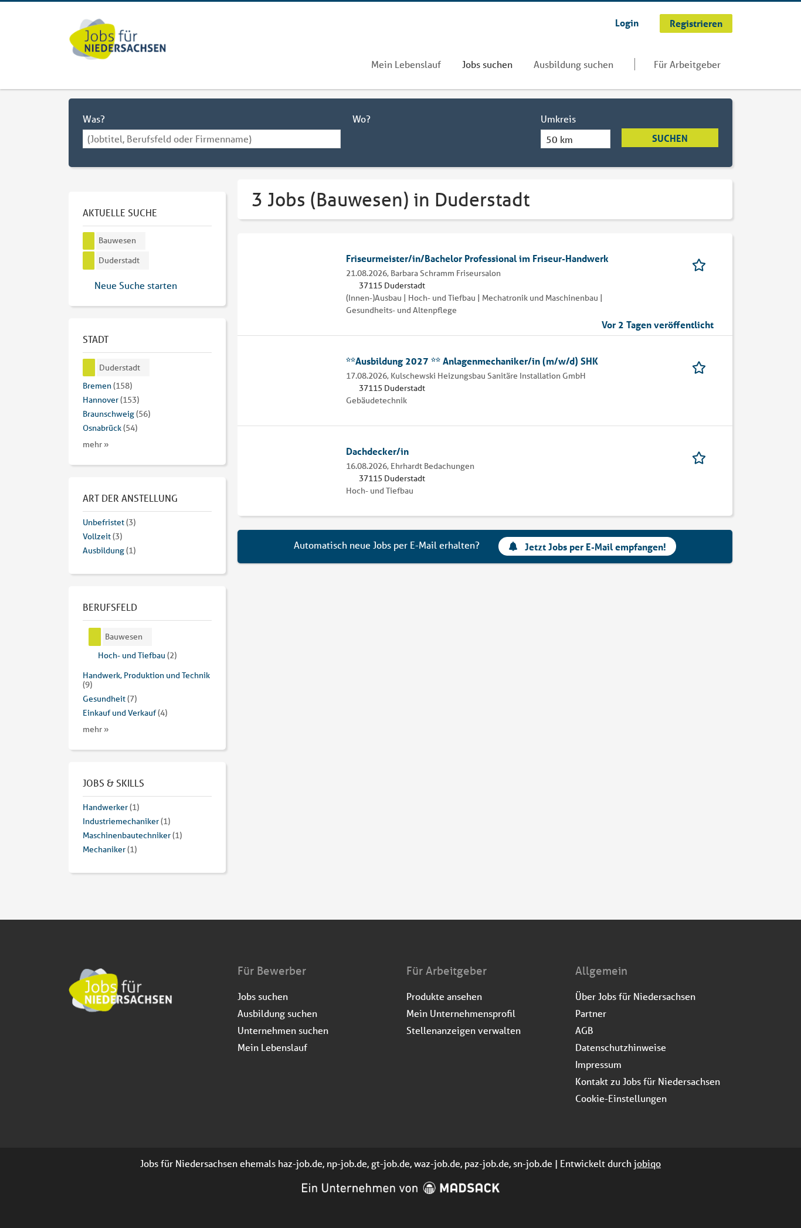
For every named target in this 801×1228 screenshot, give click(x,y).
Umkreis (558, 119)
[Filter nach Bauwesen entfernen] (95, 637)
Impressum (598, 1064)
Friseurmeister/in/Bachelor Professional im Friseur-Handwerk (477, 258)
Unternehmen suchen (282, 1030)
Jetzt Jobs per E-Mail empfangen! (595, 546)
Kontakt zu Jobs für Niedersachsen (647, 1081)
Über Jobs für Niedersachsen (635, 996)
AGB (584, 1030)
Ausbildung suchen (573, 64)
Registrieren (696, 23)
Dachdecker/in (377, 451)
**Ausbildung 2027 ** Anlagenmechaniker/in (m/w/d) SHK (472, 361)
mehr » (96, 444)
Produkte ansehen (444, 996)
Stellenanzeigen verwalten (463, 1030)
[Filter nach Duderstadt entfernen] (89, 368)
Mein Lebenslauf (406, 64)
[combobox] (212, 139)
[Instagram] (97, 1044)
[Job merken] (703, 264)
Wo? (361, 119)
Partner (590, 1013)
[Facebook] (78, 1044)
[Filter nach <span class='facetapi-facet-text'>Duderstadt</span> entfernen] (89, 260)
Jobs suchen (487, 64)
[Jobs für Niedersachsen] (118, 40)
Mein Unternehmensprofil (460, 1013)
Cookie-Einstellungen (621, 1098)
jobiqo (647, 1163)
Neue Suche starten (135, 285)
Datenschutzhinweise (620, 1047)
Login (627, 22)
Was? (94, 119)
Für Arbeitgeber (687, 64)
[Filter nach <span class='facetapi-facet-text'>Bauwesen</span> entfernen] (89, 241)
